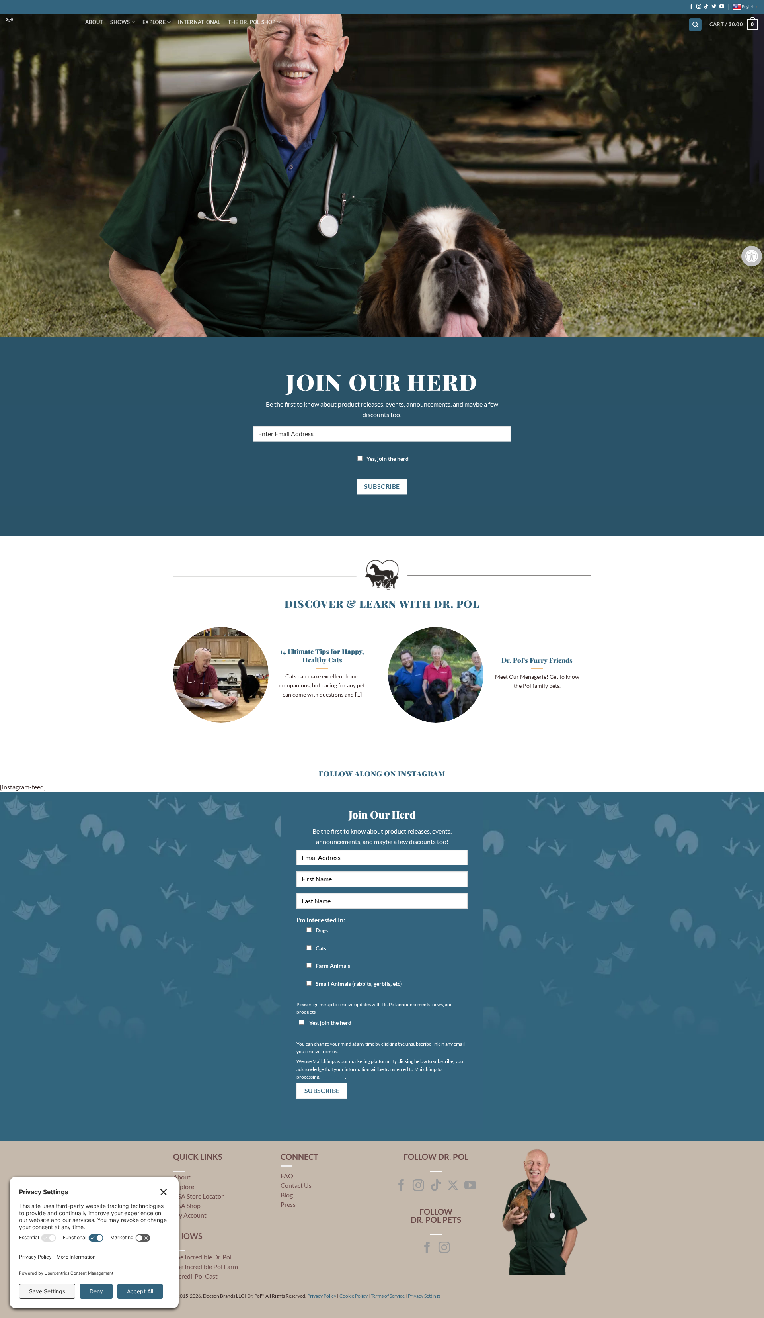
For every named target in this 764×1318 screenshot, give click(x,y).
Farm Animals (333, 965)
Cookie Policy (353, 1296)
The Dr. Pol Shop (252, 22)
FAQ (287, 1175)
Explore (154, 22)
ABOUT (94, 22)
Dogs (322, 930)
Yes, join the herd (387, 458)
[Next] (592, 680)
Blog (287, 1195)
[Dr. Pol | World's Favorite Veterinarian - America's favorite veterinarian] (39, 19)
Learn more (333, 1077)
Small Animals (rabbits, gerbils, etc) (359, 983)
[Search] (695, 24)
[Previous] (171, 680)
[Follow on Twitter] (713, 7)
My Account (190, 1215)
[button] (733, 25)
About (182, 1177)
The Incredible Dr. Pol (202, 1257)
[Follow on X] (453, 1186)
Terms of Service (388, 1296)
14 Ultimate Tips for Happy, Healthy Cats (322, 655)
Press (288, 1204)
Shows (120, 22)
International (199, 22)
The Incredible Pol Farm (205, 1266)
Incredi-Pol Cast (195, 1276)
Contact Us (296, 1185)
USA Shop (187, 1205)
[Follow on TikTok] (706, 7)
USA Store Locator (198, 1196)
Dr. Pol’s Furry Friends (537, 660)
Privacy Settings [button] (424, 1296)
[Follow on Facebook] (691, 7)
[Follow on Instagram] (698, 7)
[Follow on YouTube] (721, 7)
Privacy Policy (321, 1296)
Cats (321, 948)
